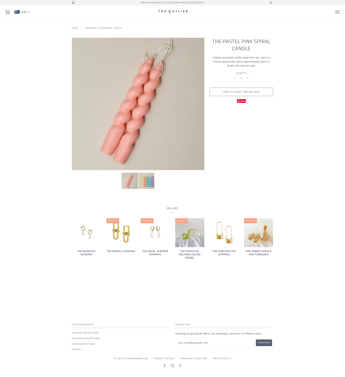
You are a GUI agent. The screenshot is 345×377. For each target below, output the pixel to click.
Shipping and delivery (85, 333)
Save (243, 101)
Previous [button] (78, 104)
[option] (138, 104)
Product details (164, 359)
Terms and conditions (193, 359)
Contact (77, 349)
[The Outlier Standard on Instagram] (172, 366)
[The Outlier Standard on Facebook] (165, 366)
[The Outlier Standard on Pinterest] (180, 366)
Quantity (241, 73)
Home (75, 28)
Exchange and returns (86, 338)
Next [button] (197, 104)
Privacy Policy (222, 359)
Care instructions (83, 344)
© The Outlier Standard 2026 (131, 359)
